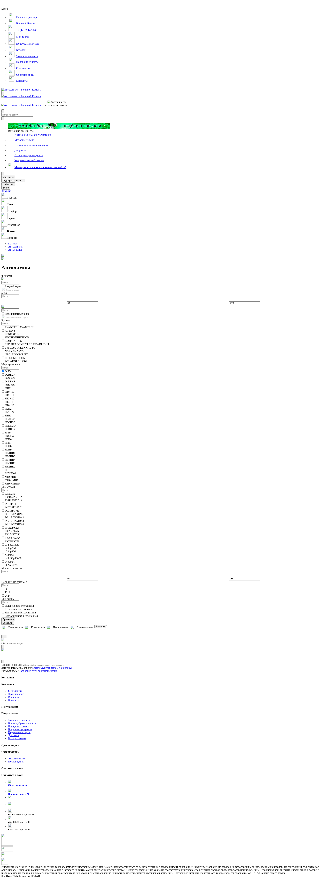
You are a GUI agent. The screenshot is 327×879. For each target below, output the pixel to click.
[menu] (58, 104)
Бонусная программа (20, 729)
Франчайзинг (16, 694)
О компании (15, 690)
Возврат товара (17, 738)
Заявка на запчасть (19, 720)
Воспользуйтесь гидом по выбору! (52, 667)
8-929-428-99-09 (17, 800)
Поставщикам (16, 761)
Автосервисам (16, 758)
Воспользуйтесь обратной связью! (38, 670)
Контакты (14, 700)
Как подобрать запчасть (22, 723)
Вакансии (14, 697)
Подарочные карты (19, 732)
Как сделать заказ (18, 726)
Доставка (13, 735)
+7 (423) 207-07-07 (18, 807)
